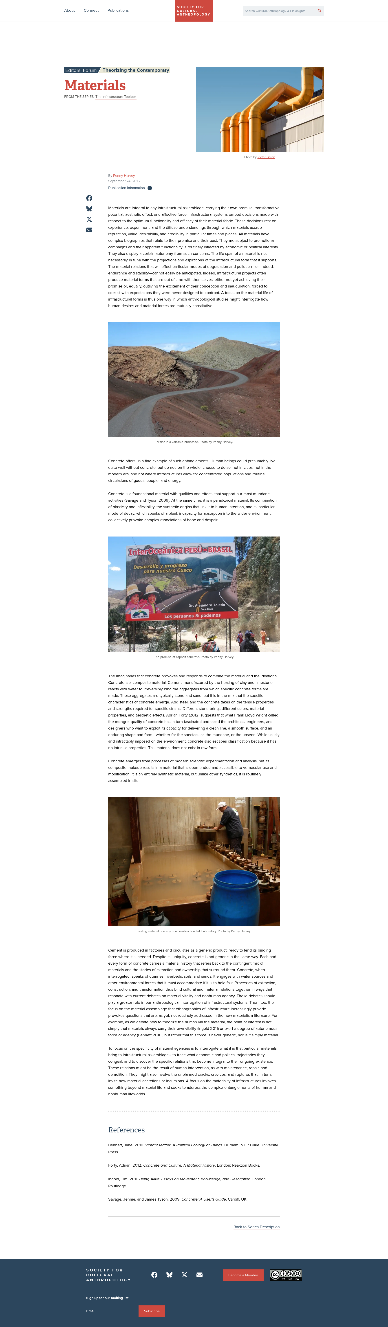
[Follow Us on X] (184, 1275)
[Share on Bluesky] (89, 209)
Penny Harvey (124, 175)
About (69, 10)
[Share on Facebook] (89, 198)
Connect (91, 10)
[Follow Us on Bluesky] (169, 1275)
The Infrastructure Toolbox (116, 96)
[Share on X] (89, 219)
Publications (118, 10)
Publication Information (126, 188)
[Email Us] (199, 1275)
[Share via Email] (89, 230)
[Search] (319, 10)
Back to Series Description (257, 1227)
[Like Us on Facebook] (154, 1275)
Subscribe (152, 1311)
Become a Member (243, 1275)
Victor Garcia (266, 157)
